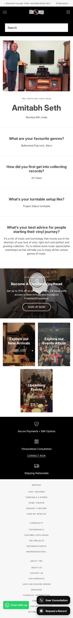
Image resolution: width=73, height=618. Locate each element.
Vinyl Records (36, 492)
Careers (36, 601)
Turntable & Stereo (36, 497)
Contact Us (36, 573)
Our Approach (36, 579)
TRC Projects (36, 541)
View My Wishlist (36, 514)
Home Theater (36, 503)
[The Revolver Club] (36, 12)
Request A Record (36, 508)
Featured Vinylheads (36, 535)
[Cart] (68, 12)
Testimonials (36, 529)
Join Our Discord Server (37, 584)
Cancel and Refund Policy (36, 606)
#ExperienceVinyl (36, 552)
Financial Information (36, 595)
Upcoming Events (36, 546)
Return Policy (36, 612)
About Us (36, 567)
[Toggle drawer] (5, 12)
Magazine (36, 590)
